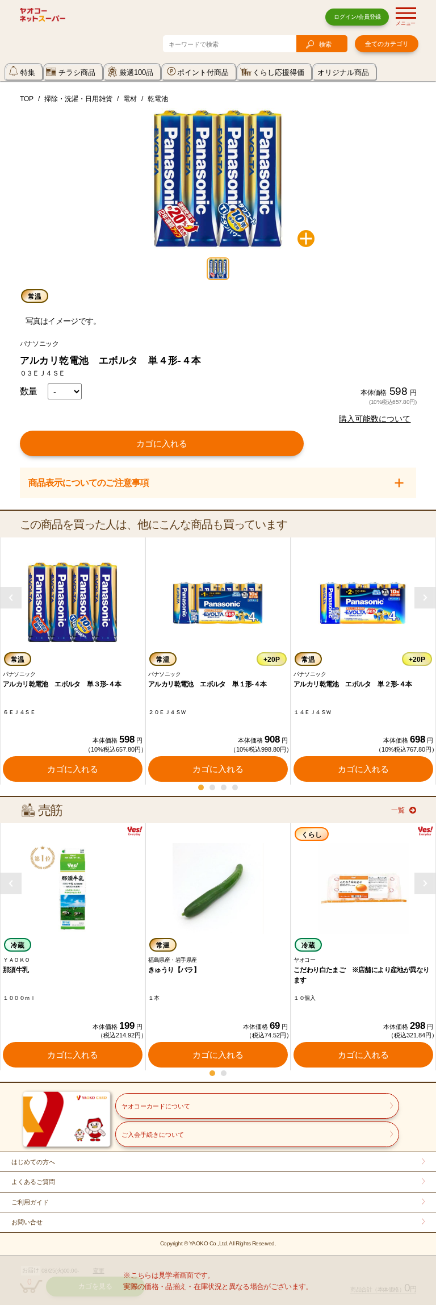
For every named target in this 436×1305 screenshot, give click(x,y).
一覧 (398, 810)
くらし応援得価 (278, 72)
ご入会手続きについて (152, 1134)
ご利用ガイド (30, 1202)
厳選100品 (136, 72)
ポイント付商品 (203, 72)
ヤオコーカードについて (155, 1106)
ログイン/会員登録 (357, 17)
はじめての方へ (33, 1161)
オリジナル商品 (343, 72)
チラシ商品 (76, 72)
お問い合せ (27, 1222)
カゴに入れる (161, 443)
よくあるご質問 (33, 1181)
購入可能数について (374, 418)
